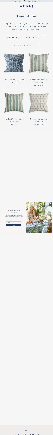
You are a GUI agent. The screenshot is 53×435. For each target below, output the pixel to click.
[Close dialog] (50, 203)
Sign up (14, 225)
